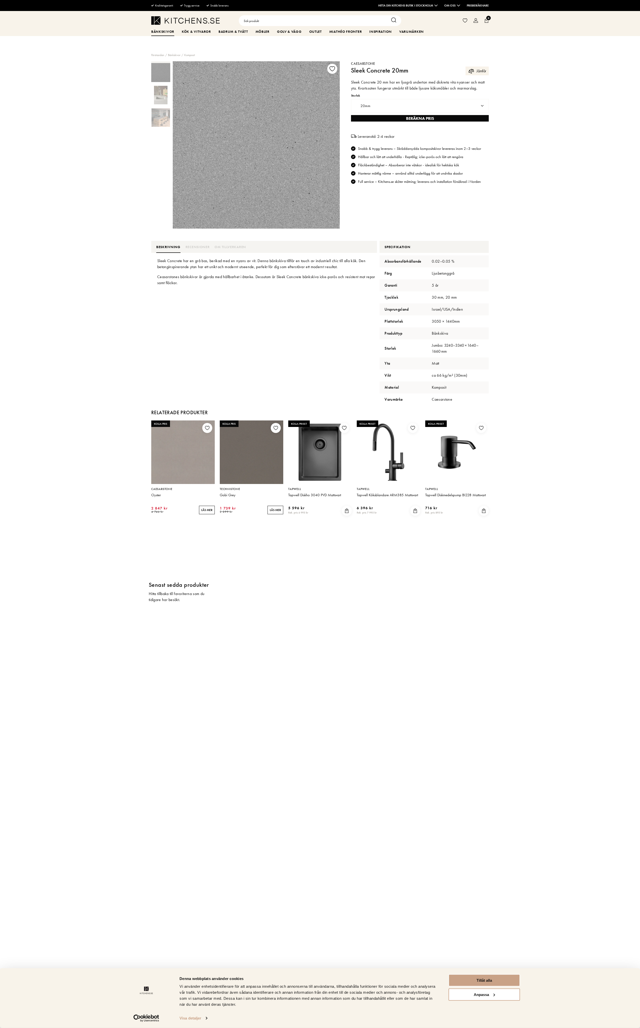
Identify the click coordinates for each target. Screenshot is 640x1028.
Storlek (355, 96)
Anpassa (481, 994)
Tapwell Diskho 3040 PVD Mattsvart (314, 494)
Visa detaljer (190, 1018)
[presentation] (160, 72)
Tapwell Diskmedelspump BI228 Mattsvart (455, 494)
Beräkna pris (420, 118)
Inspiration (380, 31)
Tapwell (294, 489)
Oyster (156, 494)
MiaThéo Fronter (345, 31)
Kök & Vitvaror (196, 31)
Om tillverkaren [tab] (230, 247)
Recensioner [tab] (198, 247)
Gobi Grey (228, 494)
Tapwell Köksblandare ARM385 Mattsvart (387, 494)
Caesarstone (363, 63)
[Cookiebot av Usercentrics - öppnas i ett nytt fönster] (146, 1018)
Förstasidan (157, 55)
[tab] (160, 72)
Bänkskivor (162, 31)
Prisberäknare (478, 6)
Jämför (481, 71)
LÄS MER (206, 510)
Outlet (315, 31)
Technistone (230, 489)
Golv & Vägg (289, 31)
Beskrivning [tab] (168, 247)
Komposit (189, 55)
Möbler (263, 31)
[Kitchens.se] (185, 21)
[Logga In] (476, 20)
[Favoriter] (465, 20)
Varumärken (411, 31)
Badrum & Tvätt (233, 31)
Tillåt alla (484, 980)
